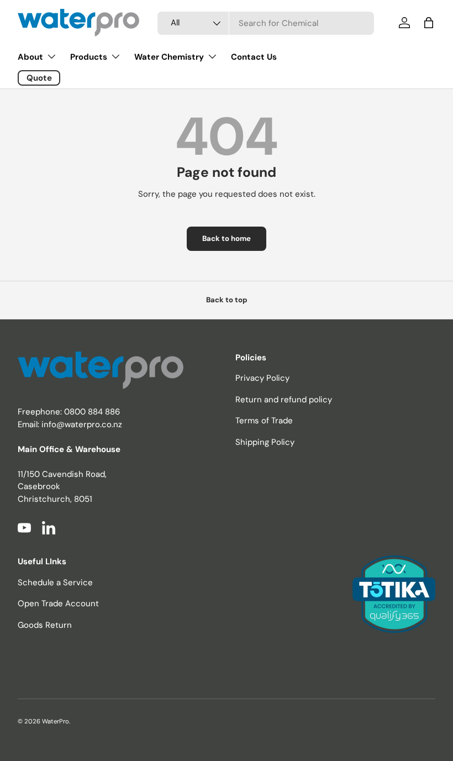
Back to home (226, 238)
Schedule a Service (55, 582)
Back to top (226, 300)
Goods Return (45, 625)
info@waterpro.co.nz (81, 424)
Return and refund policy (283, 399)
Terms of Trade (264, 420)
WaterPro (55, 721)
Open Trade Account (58, 603)
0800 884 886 (92, 411)
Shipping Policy (264, 442)
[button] (429, 23)
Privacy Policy (262, 378)
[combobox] (265, 23)
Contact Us (254, 56)
